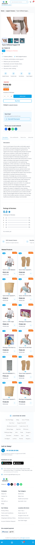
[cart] (14, 273)
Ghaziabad (8, 435)
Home (2, 11)
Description (5, 137)
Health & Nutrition (23, 498)
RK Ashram (25, 429)
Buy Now (17, 101)
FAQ (2, 498)
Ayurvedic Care (22, 501)
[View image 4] (22, 40)
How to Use (23, 137)
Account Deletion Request (8, 521)
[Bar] (2, 542)
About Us (3, 494)
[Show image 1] (9, 371)
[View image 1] (4, 40)
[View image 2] (10, 40)
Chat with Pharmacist (14, 119)
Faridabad (16, 435)
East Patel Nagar (9, 420)
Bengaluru (28, 438)
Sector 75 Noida (25, 420)
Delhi (16, 432)
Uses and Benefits (14, 137)
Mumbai (21, 438)
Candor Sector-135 (23, 426)
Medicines (21, 494)
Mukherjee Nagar (8, 432)
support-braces (10, 11)
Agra (22, 435)
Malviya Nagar (10, 429)
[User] (33, 542)
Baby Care (21, 496)
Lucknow (15, 438)
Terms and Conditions (7, 513)
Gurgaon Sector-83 (21, 423)
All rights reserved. (25, 538)
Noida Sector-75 (22, 513)
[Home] (12, 542)
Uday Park (18, 429)
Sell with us (4, 501)
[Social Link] (8, 484)
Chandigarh (7, 438)
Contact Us (4, 496)
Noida (21, 432)
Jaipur (27, 435)
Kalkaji (17, 420)
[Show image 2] (26, 371)
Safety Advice (31, 137)
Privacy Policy (5, 510)
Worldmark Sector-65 (12, 426)
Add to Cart (22, 96)
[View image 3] (16, 40)
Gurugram (28, 432)
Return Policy (4, 515)
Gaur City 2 (11, 423)
